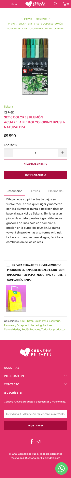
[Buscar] (57, 4)
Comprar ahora (35, 175)
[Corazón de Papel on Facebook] (32, 442)
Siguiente (42, 19)
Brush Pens (41, 320)
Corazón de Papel (28, 453)
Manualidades (12, 329)
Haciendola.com (50, 457)
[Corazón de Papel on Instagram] (39, 442)
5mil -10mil (26, 320)
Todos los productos (53, 329)
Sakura (8, 106)
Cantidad (10, 144)
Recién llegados (30, 329)
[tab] (14, 191)
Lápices (47, 325)
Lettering (36, 325)
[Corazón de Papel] (35, 4)
